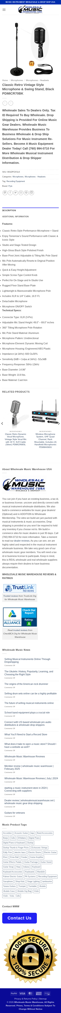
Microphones (17, 80)
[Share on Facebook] (10, 192)
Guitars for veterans (14, 813)
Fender (24, 857)
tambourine (47, 881)
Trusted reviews (10, 596)
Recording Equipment (16, 181)
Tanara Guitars (9, 886)
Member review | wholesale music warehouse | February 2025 (28, 767)
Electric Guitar (50, 852)
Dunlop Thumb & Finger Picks (16, 848)
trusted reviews (20, 630)
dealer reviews (21, 540)
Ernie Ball (14, 857)
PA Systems (30, 876)
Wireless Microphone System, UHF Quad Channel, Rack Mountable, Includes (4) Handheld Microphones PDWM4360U (45, 440)
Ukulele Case (9, 891)
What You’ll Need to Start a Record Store (25, 734)
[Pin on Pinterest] (26, 192)
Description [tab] (9, 210)
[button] (4, 9)
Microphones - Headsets (37, 80)
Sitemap (43, 999)
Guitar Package (31, 862)
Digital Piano (34, 838)
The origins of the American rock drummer (26, 684)
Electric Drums (34, 852)
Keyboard (36, 867)
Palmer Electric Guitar (12, 876)
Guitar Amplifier (36, 857)
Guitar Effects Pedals (12, 862)
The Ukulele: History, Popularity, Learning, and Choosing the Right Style (28, 673)
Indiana (26, 867)
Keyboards (29, 872)
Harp (18, 867)
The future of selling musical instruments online (29, 703)
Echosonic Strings (39, 848)
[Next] (58, 429)
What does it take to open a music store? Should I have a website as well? (30, 745)
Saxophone (8, 881)
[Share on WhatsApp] (5, 192)
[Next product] (5, 103)
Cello (13, 838)
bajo (32, 833)
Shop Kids (20, 881)
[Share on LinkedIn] (31, 192)
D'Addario (22, 838)
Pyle (10, 186)
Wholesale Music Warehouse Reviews (24, 756)
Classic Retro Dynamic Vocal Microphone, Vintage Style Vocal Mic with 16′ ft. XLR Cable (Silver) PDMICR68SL (16, 439)
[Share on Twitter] (15, 192)
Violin (36, 891)
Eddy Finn (7, 852)
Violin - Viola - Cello (11, 896)
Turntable (32, 886)
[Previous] (2, 429)
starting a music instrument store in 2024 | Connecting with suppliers (26, 789)
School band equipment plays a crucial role (27, 712)
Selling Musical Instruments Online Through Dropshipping (27, 660)
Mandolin (41, 872)
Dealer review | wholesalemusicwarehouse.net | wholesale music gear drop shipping (29, 802)
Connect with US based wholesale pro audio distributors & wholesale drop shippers (27, 723)
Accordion (7, 833)
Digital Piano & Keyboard (14, 843)
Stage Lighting (33, 881)
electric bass (20, 852)
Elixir (5, 857)
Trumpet (22, 886)
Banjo (5, 838)
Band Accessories (45, 833)
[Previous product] (10, 103)
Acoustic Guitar (21, 833)
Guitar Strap (8, 867)
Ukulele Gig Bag (24, 891)
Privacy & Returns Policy (25, 999)
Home (5, 80)
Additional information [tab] (15, 216)
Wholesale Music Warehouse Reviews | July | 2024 (31, 778)
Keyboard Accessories (12, 872)
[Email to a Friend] (21, 192)
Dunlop (30, 843)
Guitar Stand (46, 862)
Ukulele (42, 886)
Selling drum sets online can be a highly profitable (30, 693)
